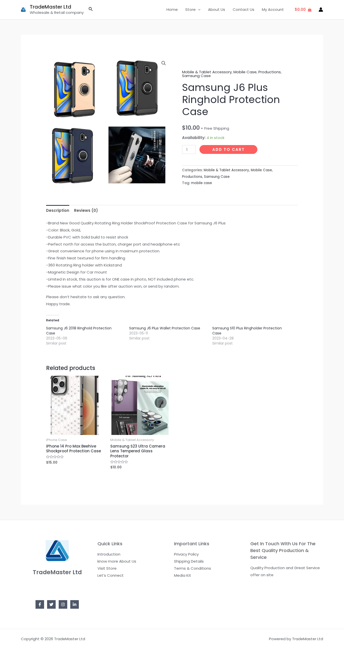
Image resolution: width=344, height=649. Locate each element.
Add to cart (228, 149)
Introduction (108, 554)
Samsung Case (196, 75)
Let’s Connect (110, 575)
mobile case (201, 183)
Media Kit (182, 575)
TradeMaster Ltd (50, 6)
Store (190, 9)
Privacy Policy (186, 554)
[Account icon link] (321, 9)
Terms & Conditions (192, 568)
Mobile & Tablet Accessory (207, 72)
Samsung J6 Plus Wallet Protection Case (164, 328)
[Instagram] (63, 604)
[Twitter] (51, 604)
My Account (273, 9)
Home (172, 9)
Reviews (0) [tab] (86, 210)
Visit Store (107, 568)
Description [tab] (57, 210)
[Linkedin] (74, 604)
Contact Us (243, 9)
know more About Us (116, 561)
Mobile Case (245, 72)
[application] (198, 9)
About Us (216, 9)
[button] (163, 63)
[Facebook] (40, 604)
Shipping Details (189, 561)
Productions (269, 72)
